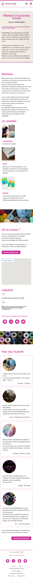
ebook (5, 193)
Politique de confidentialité (16, 573)
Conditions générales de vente (16, 568)
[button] (26, 3)
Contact (13, 566)
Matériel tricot (21, 576)
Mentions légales (16, 571)
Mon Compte (11, 576)
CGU (20, 566)
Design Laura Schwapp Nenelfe (16, 555)
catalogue (7, 141)
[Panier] (30, 3)
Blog (5, 164)
